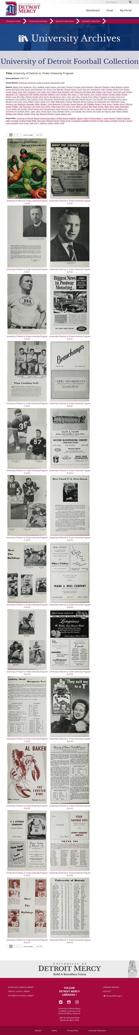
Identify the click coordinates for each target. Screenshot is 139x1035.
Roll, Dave (93, 106)
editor (8, 121)
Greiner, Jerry (89, 94)
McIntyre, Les (11, 104)
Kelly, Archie (66, 99)
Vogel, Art (100, 111)
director (112, 118)
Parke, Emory (106, 104)
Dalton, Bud (56, 92)
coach (106, 118)
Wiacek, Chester (23, 114)
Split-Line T (34, 123)
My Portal (126, 10)
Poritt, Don (40, 106)
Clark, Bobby (124, 89)
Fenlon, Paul (101, 92)
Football (14, 121)
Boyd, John (19, 89)
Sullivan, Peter (23, 111)
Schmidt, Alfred (27, 109)
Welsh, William (122, 111)
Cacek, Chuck (76, 89)
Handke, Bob (37, 97)
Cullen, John (46, 92)
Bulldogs (72, 118)
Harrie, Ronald (49, 97)
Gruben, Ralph (115, 94)
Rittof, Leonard (82, 106)
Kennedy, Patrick (78, 99)
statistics (43, 123)
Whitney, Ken (11, 114)
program (113, 121)
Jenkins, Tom (25, 99)
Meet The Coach (38, 121)
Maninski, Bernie (79, 102)
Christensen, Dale (97, 89)
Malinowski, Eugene (64, 102)
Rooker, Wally (103, 106)
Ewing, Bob (90, 92)
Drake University (43, 83)
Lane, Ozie (17, 102)
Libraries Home (13, 21)
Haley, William (25, 97)
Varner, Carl (69, 111)
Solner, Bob (78, 109)
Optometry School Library (21, 996)
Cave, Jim (86, 89)
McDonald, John (104, 102)
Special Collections (65, 21)
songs (26, 123)
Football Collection (91, 21)
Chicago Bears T (96, 118)
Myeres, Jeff (81, 104)
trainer (56, 123)
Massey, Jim (92, 102)
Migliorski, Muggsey (25, 104)
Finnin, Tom (112, 92)
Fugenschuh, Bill (25, 94)
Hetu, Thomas (81, 97)
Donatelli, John (68, 92)
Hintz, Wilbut (93, 97)
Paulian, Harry (119, 104)
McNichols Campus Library (20, 987)
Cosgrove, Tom (34, 92)
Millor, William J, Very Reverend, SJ (48, 104)
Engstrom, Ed (80, 92)
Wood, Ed (43, 114)
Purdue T (122, 121)
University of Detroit (27, 83)
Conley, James (11, 92)
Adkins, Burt (18, 87)
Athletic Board (62, 118)
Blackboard (93, 10)
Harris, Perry (61, 97)
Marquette (55, 83)
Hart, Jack (71, 97)
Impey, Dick (115, 97)
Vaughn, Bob (80, 111)
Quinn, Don (70, 106)
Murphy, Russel (69, 104)
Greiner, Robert (101, 94)
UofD (62, 83)
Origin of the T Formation (70, 121)
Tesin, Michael (58, 111)
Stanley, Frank (101, 109)
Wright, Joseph (54, 114)
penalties (85, 121)
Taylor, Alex (35, 111)
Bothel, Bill (10, 89)
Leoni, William (28, 102)
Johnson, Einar (37, 99)
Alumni (37, 118)
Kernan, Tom (91, 99)
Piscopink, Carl (29, 106)
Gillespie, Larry (54, 94)
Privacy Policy (72, 1030)
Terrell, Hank (46, 111)
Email (110, 10)
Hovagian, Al (104, 97)
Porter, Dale (50, 106)
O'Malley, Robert (94, 104)
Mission (38, 1030)
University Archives (38, 21)
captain (80, 118)
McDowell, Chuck (118, 102)
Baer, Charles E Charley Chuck (73, 87)
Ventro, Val (90, 111)
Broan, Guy (51, 89)
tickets (50, 123)
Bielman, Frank (109, 87)
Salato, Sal (16, 109)
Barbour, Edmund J (94, 87)
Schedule (14, 123)
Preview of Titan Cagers (99, 121)
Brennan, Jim (41, 89)
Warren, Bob (110, 111)
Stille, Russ (112, 109)
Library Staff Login (113, 996)
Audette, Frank (44, 87)
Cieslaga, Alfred (112, 89)
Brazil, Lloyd (30, 89)
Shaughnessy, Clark (52, 109)
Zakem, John (66, 114)
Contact (107, 991)
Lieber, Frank (40, 102)
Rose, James (114, 106)
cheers (86, 118)
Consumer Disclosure (97, 1030)
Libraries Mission (111, 987)
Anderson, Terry (30, 87)
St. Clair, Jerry (89, 109)
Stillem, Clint (122, 109)
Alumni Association (48, 118)
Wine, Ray (35, 114)
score (21, 123)
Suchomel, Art (11, 111)
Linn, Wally (50, 102)
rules (8, 123)
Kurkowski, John (114, 99)
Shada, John (38, 109)
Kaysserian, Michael (52, 99)
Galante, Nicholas (40, 94)
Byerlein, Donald (63, 89)
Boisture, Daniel (122, 87)
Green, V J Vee (77, 94)
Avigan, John (55, 87)
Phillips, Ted (17, 106)
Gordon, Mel (66, 94)
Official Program (52, 121)
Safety (54, 1030)
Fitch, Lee (121, 92)
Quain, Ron (60, 106)
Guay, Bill (15, 97)
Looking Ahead (25, 121)
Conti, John (22, 92)
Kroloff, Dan (102, 99)
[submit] (131, 2)
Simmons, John (67, 109)
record (129, 121)
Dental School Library (19, 991)
